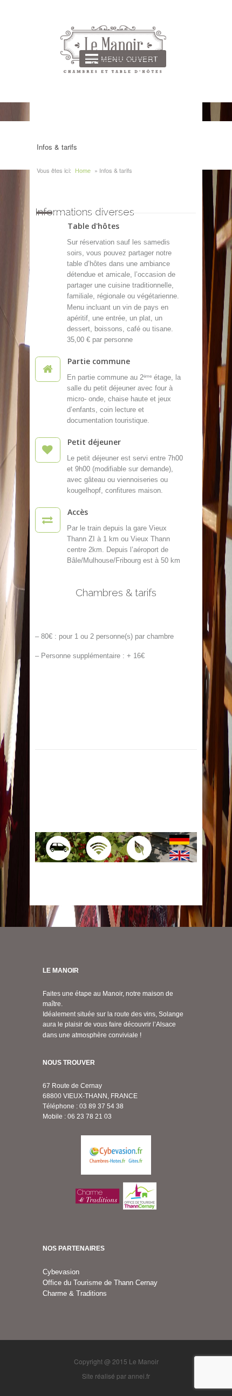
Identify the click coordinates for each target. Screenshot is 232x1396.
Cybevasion (61, 1272)
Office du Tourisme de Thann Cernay (100, 1283)
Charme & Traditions (75, 1293)
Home (83, 170)
